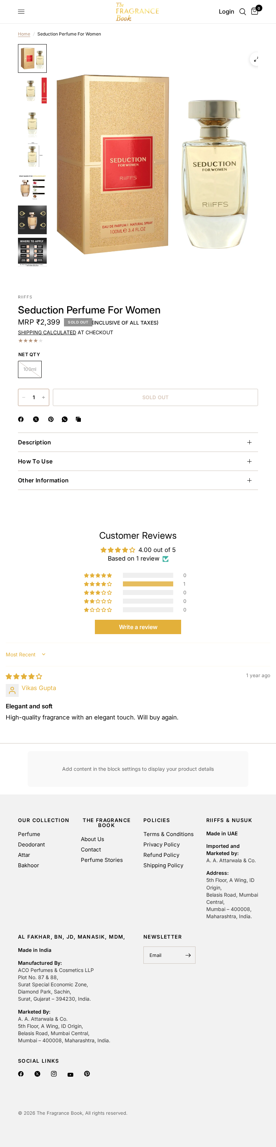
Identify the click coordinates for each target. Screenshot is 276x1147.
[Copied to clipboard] (79, 419)
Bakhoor (28, 865)
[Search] (243, 11)
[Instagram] (55, 1074)
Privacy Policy (161, 844)
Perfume (29, 834)
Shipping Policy (163, 865)
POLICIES (156, 820)
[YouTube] (71, 1075)
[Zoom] (256, 59)
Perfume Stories (102, 859)
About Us (92, 839)
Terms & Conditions (168, 834)
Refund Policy (161, 854)
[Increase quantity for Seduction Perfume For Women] (43, 397)
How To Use (35, 461)
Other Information (43, 480)
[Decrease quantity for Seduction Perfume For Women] (23, 397)
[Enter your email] (188, 955)
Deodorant (31, 844)
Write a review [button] (138, 627)
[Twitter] (38, 1074)
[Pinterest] (88, 1074)
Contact (91, 849)
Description (34, 442)
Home (24, 34)
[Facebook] (22, 1074)
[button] (98, 583)
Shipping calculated (47, 332)
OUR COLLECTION (44, 820)
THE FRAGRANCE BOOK (106, 823)
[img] (24, 676)
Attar (24, 854)
